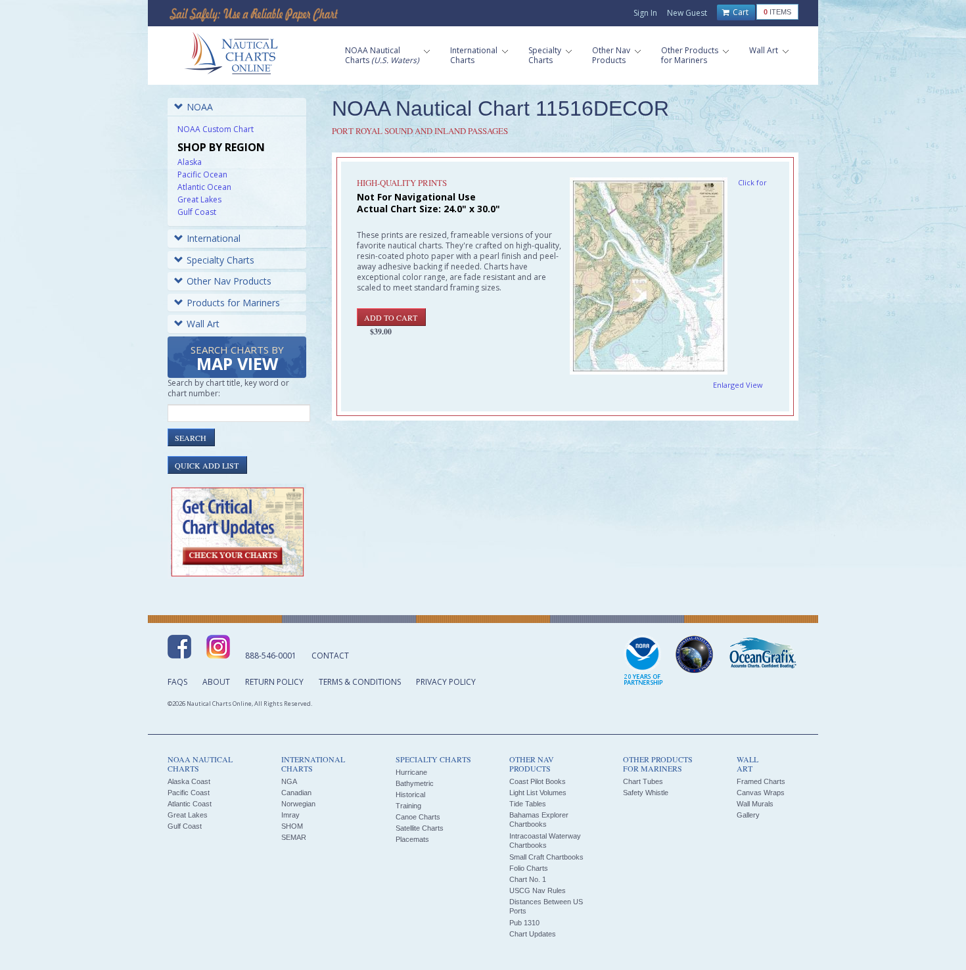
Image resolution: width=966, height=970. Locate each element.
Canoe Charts (418, 817)
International (214, 238)
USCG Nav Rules (537, 890)
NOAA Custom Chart (215, 129)
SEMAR (293, 837)
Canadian (296, 793)
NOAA (200, 107)
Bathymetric (415, 783)
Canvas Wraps (761, 793)
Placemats (412, 839)
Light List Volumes (537, 793)
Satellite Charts (420, 828)
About (216, 681)
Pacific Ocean (202, 174)
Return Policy (274, 681)
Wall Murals (755, 804)
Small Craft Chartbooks (546, 857)
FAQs (177, 681)
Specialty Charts (220, 260)
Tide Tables (527, 804)
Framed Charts (761, 781)
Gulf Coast (196, 212)
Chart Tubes (643, 781)
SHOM (292, 826)
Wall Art (203, 323)
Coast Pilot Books (537, 781)
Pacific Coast (189, 793)
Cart (739, 12)
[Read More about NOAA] (643, 661)
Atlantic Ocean (204, 187)
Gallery (748, 815)
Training (408, 806)
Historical (410, 794)
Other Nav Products (229, 281)
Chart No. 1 (527, 879)
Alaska (189, 162)
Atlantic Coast (190, 804)
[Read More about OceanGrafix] (762, 654)
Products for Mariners (233, 302)
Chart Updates (532, 934)
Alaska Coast (189, 781)
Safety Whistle (645, 793)
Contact (330, 655)
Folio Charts (528, 868)
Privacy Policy (446, 681)
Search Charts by (237, 359)
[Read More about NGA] (694, 654)
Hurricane (411, 772)
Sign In (645, 12)
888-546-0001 (270, 655)
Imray (290, 815)
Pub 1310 (524, 923)
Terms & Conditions (360, 681)
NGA (289, 781)
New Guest (687, 12)
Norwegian (298, 804)
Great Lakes (199, 199)
